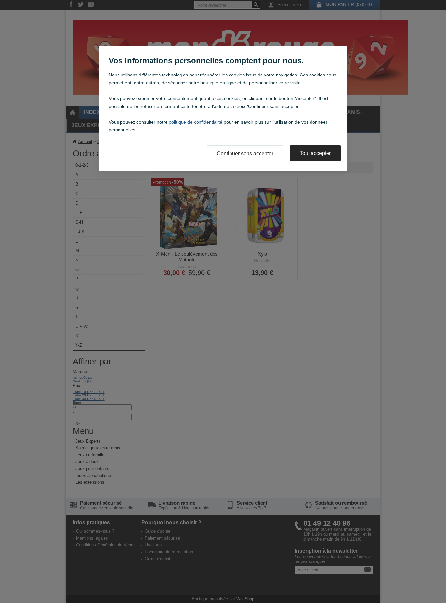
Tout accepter (315, 153)
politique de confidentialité (195, 122)
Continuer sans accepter (245, 153)
